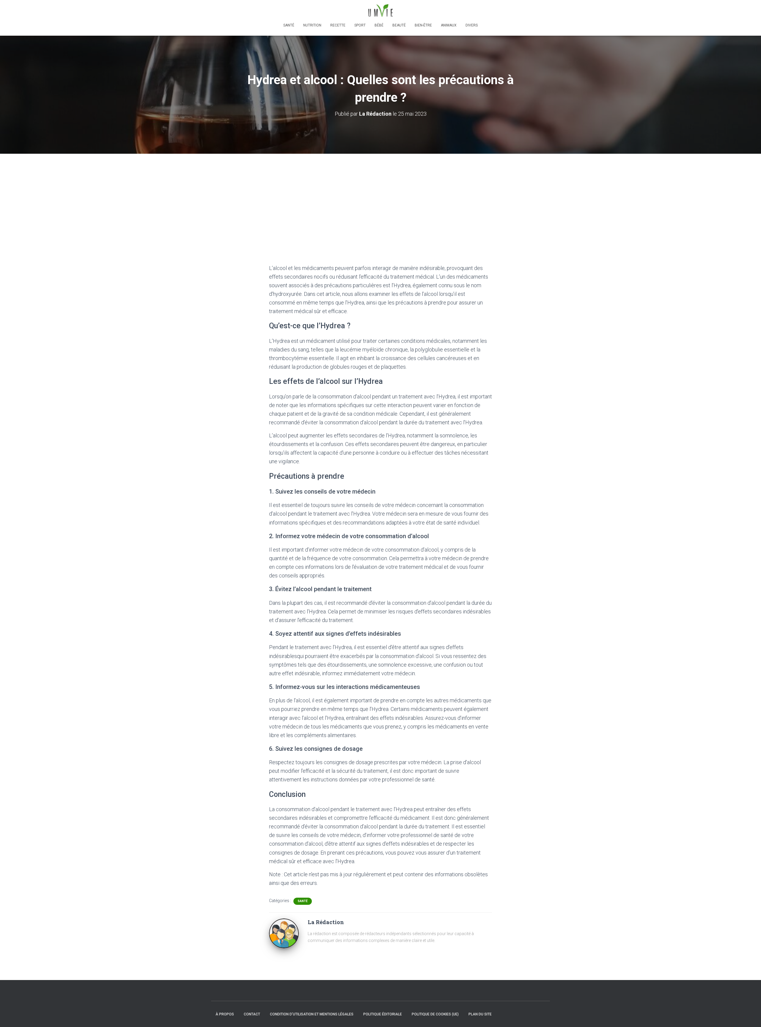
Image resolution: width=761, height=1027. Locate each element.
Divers (472, 25)
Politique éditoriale (382, 1014)
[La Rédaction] (284, 933)
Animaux (449, 25)
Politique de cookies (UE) (435, 1014)
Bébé (379, 25)
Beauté (399, 25)
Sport (360, 25)
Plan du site (480, 1014)
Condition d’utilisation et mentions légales (311, 1014)
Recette (337, 25)
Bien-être (423, 25)
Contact (252, 1014)
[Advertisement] (380, 198)
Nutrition (312, 25)
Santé (288, 25)
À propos (225, 1014)
